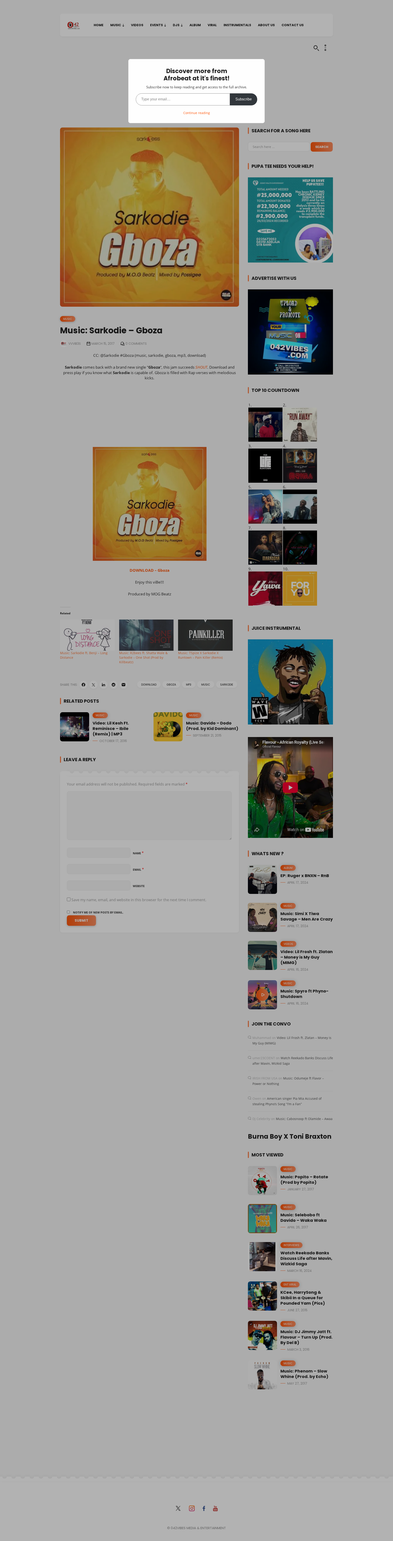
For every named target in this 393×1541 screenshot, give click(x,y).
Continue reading (196, 113)
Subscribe (243, 99)
